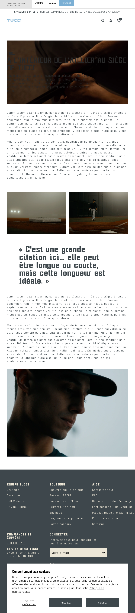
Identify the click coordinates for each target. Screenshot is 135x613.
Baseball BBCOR (61, 495)
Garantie (98, 523)
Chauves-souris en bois (67, 489)
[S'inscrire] (103, 552)
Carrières (13, 489)
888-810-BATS (16, 542)
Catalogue (14, 495)
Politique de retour (105, 518)
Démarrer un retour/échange (112, 501)
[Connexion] (110, 20)
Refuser (102, 602)
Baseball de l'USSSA (64, 501)
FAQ (95, 495)
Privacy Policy (17, 506)
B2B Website (16, 501)
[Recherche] (103, 21)
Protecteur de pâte (63, 506)
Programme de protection (68, 518)
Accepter (66, 602)
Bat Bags (56, 512)
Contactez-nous (103, 489)
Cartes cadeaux (60, 523)
